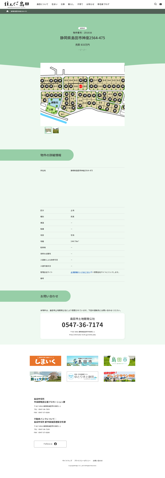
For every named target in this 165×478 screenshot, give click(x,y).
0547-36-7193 (44, 429)
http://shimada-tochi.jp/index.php (82, 335)
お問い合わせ (98, 460)
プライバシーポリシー (82, 460)
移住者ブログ (103, 4)
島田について (42, 4)
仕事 (63, 4)
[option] (82, 94)
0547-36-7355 (44, 409)
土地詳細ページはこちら (80, 272)
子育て (80, 4)
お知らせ (90, 4)
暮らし (71, 4)
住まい (55, 4)
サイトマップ (67, 460)
